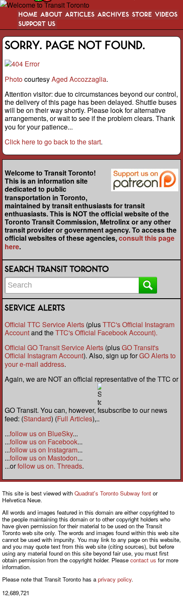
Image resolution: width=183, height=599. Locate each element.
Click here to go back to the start (53, 142)
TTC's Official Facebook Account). (106, 332)
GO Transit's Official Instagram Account (82, 351)
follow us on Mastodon (43, 458)
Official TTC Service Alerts (44, 324)
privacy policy (115, 579)
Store (142, 15)
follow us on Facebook (43, 441)
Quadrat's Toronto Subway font (112, 493)
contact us (143, 560)
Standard (37, 418)
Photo (14, 79)
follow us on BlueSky (41, 433)
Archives (113, 15)
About (51, 15)
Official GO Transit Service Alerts (54, 347)
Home (27, 15)
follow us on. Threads (49, 466)
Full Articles (74, 418)
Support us (36, 24)
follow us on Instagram (43, 450)
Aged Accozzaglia (78, 79)
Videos (166, 15)
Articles (79, 15)
